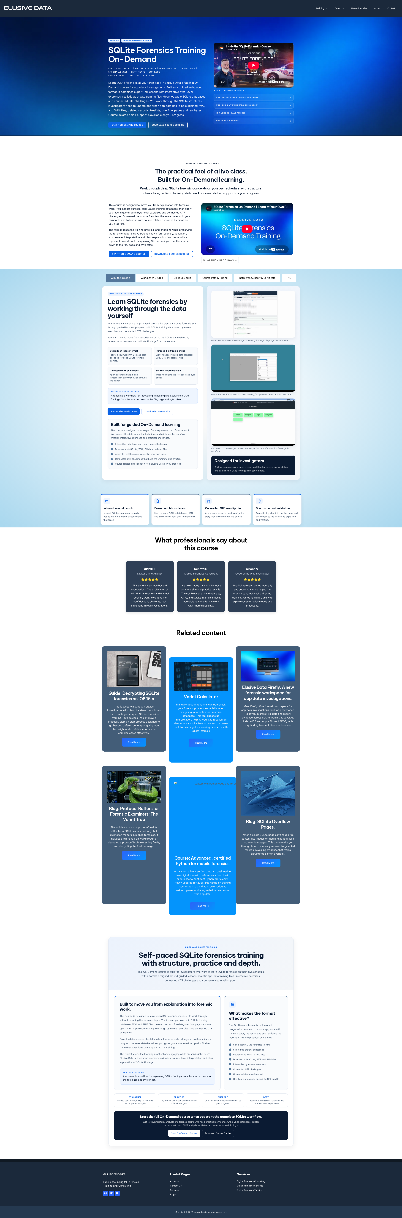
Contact (391, 8)
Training (320, 8)
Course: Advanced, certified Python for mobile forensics (202, 860)
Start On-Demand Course (124, 411)
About (377, 8)
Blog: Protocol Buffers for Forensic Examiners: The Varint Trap (134, 814)
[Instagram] (105, 1193)
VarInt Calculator (201, 696)
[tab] (120, 278)
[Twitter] (111, 1193)
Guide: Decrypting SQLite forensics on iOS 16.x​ (134, 696)
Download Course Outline (157, 411)
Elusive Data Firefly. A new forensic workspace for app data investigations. (268, 693)
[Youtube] (117, 1193)
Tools (337, 8)
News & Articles (359, 8)
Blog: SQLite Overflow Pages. (268, 824)
